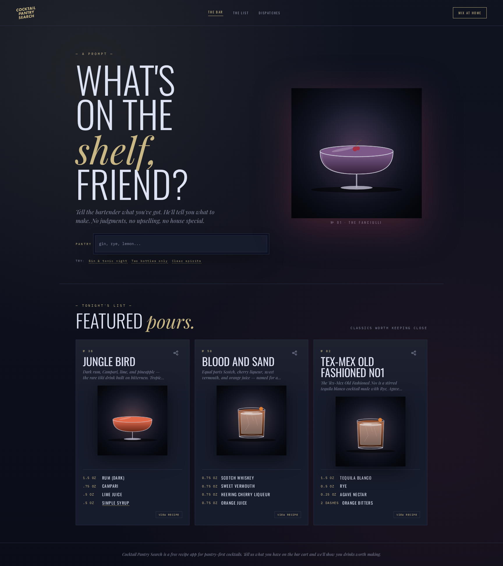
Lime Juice (112, 494)
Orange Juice (234, 503)
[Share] (175, 353)
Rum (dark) (113, 477)
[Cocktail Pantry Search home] (26, 12)
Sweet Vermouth (238, 486)
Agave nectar (353, 494)
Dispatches (269, 12)
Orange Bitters (357, 503)
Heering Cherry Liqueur (245, 494)
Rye (343, 486)
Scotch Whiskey (237, 477)
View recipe (169, 514)
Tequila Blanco (356, 477)
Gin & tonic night (108, 261)
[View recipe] (132, 419)
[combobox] (181, 244)
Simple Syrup (116, 503)
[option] (181, 244)
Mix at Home (469, 12)
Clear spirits (186, 261)
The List (241, 12)
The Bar (215, 12)
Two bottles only (150, 261)
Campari (110, 486)
